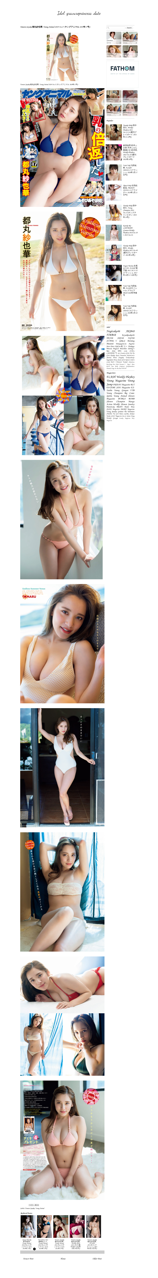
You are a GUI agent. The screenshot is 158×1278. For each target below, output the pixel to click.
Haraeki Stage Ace (111, 368)
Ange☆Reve (130, 364)
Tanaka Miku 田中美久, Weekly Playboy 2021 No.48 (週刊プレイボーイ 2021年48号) (130, 250)
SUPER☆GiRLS (115, 341)
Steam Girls (121, 360)
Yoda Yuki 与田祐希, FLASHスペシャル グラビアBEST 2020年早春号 (130, 290)
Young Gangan (121, 390)
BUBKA (121, 399)
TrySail (125, 362)
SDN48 (124, 368)
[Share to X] (34, 1205)
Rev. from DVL (113, 351)
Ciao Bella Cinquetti (118, 366)
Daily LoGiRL (124, 414)
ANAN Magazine (113, 409)
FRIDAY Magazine (121, 384)
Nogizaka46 (113, 331)
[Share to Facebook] (36, 1205)
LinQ (108, 362)
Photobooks (110, 407)
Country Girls (124, 353)
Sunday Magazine (124, 418)
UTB (132, 390)
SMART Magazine (127, 409)
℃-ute (117, 353)
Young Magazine (116, 381)
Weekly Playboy (125, 377)
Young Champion (114, 393)
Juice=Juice (110, 346)
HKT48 (109, 338)
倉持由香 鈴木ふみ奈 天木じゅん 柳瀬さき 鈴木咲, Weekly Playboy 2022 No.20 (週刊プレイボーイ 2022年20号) (130, 152)
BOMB (131, 399)
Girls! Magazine (116, 416)
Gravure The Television (126, 412)
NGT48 (131, 338)
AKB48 (130, 331)
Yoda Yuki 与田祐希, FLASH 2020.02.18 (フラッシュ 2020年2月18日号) (130, 310)
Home (63, 1258)
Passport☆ (122, 364)
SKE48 (120, 338)
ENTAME (110, 387)
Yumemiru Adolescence (127, 355)
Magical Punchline (120, 349)
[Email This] (30, 1205)
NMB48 (111, 335)
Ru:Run (119, 368)
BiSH (108, 366)
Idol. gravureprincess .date (79, 13)
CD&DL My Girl (112, 414)
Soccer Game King (128, 416)
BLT (132, 384)
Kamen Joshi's (129, 360)
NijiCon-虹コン (121, 346)
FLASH (111, 377)
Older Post (97, 1258)
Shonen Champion (115, 401)
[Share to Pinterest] (38, 1205)
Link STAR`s (129, 351)
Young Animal (39, 1208)
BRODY (120, 407)
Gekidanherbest (130, 366)
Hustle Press (129, 407)
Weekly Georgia (112, 418)
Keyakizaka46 (128, 335)
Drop (115, 360)
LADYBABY (110, 353)
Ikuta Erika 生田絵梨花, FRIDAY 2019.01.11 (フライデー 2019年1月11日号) (130, 190)
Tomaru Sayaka (30, 1208)
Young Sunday (111, 412)
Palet (117, 364)
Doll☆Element (116, 362)
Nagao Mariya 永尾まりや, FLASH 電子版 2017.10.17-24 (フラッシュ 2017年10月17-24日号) (130, 270)
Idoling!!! (131, 349)
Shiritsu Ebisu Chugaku (115, 358)
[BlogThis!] (32, 1205)
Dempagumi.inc (121, 344)
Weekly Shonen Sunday (123, 404)
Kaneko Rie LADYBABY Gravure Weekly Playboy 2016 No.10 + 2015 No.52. (130, 230)
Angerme (131, 344)
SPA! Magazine (123, 387)
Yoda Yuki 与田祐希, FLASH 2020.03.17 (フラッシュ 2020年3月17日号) (130, 170)
